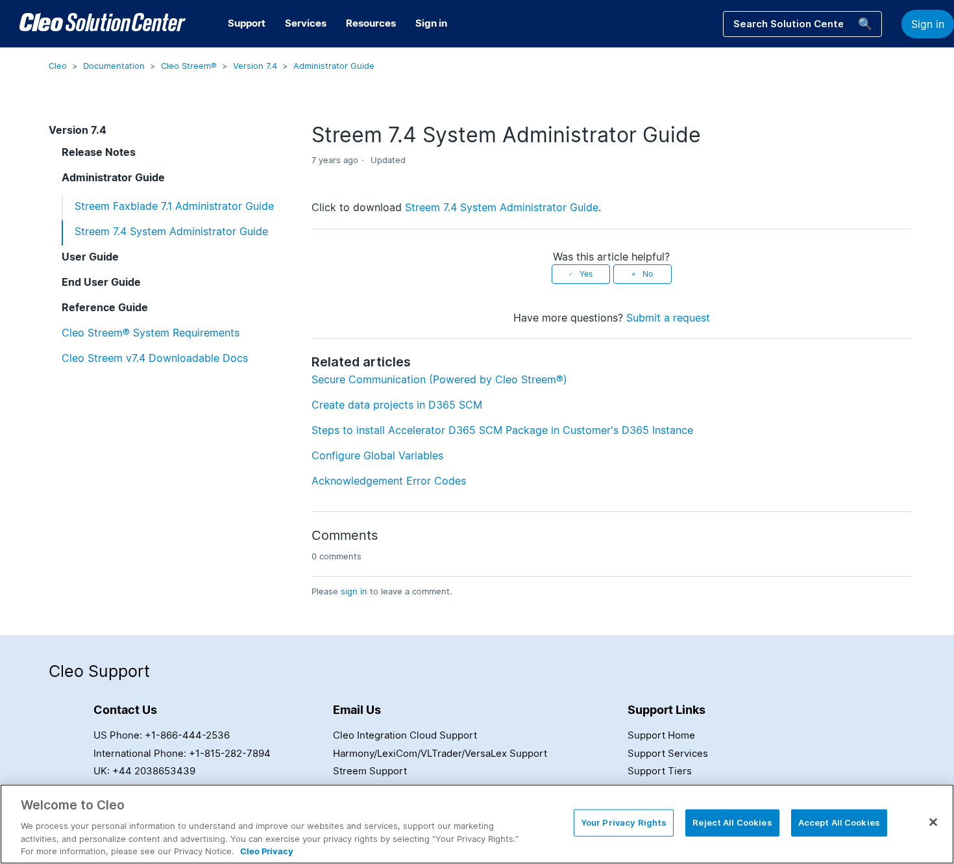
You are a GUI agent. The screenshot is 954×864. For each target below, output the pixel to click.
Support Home (661, 735)
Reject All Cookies (732, 822)
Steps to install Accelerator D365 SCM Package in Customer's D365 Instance (502, 430)
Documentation (114, 65)
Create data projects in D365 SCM (397, 405)
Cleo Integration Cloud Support (405, 735)
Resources (371, 23)
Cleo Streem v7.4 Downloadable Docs (155, 358)
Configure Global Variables (377, 455)
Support (246, 23)
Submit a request (668, 318)
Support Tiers (660, 771)
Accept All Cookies (839, 822)
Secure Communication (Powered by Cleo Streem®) (439, 379)
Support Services (668, 753)
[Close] (933, 822)
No (647, 273)
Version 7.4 (255, 65)
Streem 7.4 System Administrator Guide (171, 231)
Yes (586, 273)
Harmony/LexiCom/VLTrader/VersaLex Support (440, 753)
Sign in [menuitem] (431, 23)
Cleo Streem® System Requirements (150, 332)
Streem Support (370, 771)
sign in (354, 591)
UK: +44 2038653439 (144, 771)
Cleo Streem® (189, 65)
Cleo (58, 65)
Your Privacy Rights (624, 822)
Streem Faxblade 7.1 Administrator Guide (174, 206)
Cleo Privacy (266, 850)
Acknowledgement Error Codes (389, 481)
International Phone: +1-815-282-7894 (182, 753)
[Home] (102, 24)
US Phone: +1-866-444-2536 (161, 735)
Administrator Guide (333, 65)
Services (305, 23)
